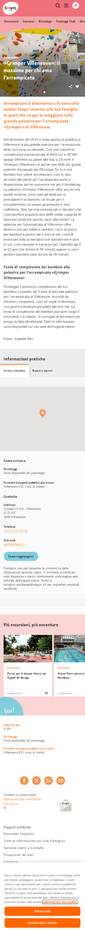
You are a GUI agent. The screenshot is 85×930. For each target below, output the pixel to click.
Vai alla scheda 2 (44, 92)
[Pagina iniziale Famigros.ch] (11, 8)
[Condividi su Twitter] (36, 780)
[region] (42, 896)
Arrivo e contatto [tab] (14, 371)
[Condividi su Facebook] (24, 780)
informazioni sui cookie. (60, 902)
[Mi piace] (46, 693)
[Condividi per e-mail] (60, 780)
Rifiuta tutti (43, 911)
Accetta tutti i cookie (42, 923)
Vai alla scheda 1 (40, 92)
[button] (79, 69)
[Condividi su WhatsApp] (48, 780)
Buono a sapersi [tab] (42, 371)
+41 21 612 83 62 (16, 530)
